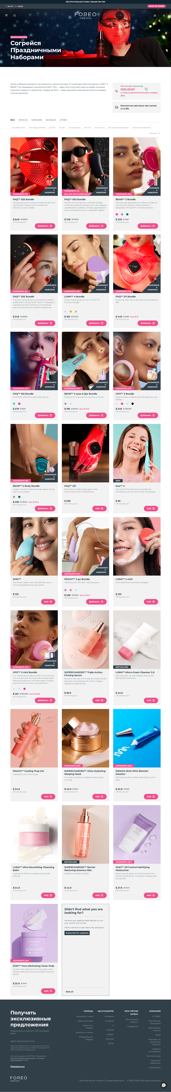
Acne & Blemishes (18, 128)
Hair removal (100, 128)
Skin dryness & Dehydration (118, 128)
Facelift (62, 128)
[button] (163, 1085)
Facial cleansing (74, 128)
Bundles (51, 120)
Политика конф (153, 1056)
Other (63, 120)
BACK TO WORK (156, 6)
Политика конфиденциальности (23, 1058)
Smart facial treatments (141, 128)
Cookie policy (155, 1067)
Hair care (87, 128)
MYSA (158, 1035)
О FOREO (156, 1016)
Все (12, 120)
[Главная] (85, 16)
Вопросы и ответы (84, 1032)
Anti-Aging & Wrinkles (37, 128)
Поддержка (132, 1026)
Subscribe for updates (77, 933)
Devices (23, 120)
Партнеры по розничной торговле (154, 1042)
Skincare (36, 120)
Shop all (69, 991)
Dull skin (52, 128)
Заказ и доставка (85, 1021)
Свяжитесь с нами (84, 1016)
